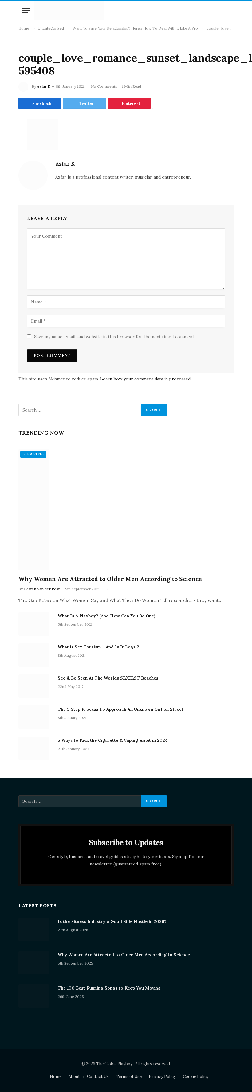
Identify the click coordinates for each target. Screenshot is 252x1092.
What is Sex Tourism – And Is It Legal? (98, 647)
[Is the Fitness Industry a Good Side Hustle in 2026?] (35, 929)
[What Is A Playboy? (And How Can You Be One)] (35, 624)
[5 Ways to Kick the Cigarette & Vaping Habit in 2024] (35, 748)
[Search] (229, 11)
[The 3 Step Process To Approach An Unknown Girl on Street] (35, 717)
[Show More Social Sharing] (158, 103)
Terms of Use (129, 1076)
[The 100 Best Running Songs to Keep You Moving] (35, 996)
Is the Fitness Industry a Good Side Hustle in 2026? (112, 921)
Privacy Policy (162, 1076)
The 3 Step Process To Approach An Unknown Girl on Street (120, 709)
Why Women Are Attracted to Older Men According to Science (110, 579)
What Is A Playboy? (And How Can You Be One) (106, 616)
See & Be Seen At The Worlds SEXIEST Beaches (108, 678)
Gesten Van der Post (42, 589)
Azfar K (43, 86)
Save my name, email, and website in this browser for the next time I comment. (114, 336)
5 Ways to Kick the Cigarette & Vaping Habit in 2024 (113, 740)
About (74, 1076)
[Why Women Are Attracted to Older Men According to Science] (126, 509)
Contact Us (98, 1076)
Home (55, 1076)
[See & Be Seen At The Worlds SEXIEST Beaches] (35, 686)
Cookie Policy (196, 1076)
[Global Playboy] (69, 10)
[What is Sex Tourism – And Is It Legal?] (35, 655)
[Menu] (26, 11)
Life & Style (33, 454)
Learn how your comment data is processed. (145, 379)
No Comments (104, 86)
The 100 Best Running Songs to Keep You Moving (109, 988)
